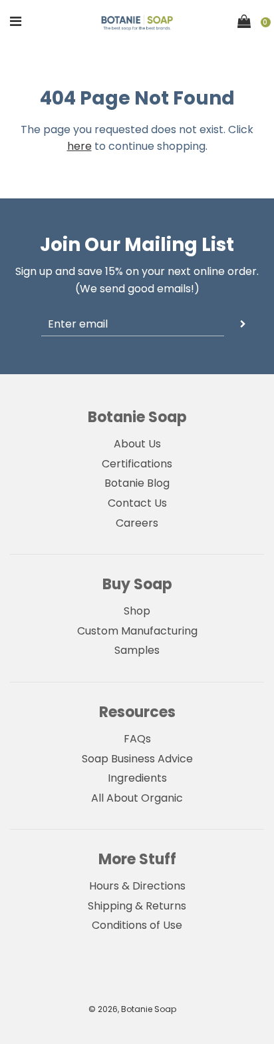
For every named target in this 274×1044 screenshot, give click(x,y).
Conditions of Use (137, 925)
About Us (137, 443)
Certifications (137, 463)
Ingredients (137, 778)
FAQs (137, 738)
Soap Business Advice (137, 758)
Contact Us (137, 503)
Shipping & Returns (137, 906)
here (79, 146)
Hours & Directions (137, 886)
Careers (137, 523)
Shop (137, 611)
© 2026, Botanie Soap (132, 1009)
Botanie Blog (137, 483)
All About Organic (137, 798)
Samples (137, 650)
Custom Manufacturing (137, 631)
